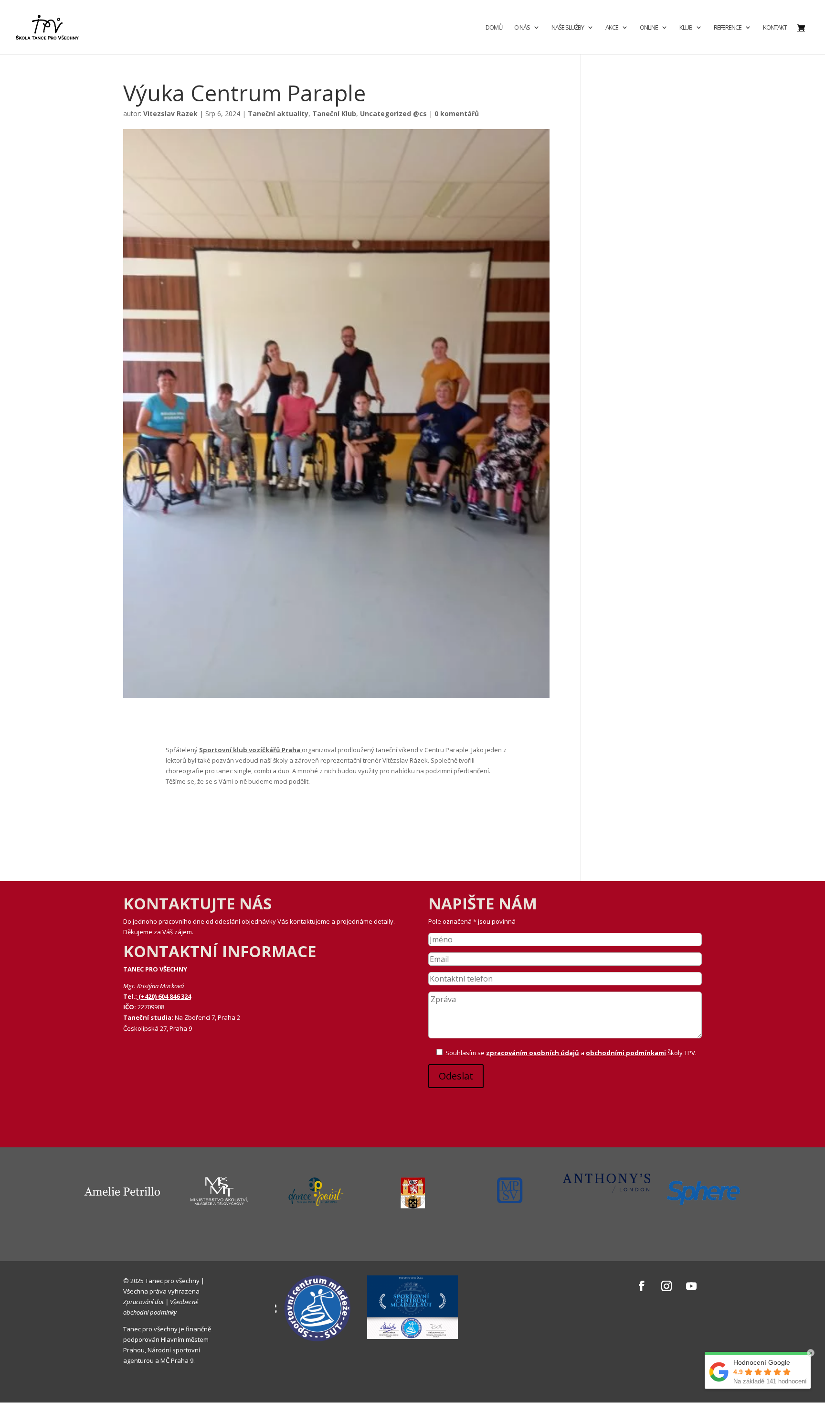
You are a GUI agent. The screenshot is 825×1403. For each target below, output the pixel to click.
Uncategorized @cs (393, 113)
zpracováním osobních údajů (532, 1052)
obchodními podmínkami (626, 1052)
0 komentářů (456, 113)
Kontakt (775, 28)
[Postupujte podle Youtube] (691, 1285)
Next (754, 1217)
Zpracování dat (143, 1301)
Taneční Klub (334, 113)
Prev (71, 1217)
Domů (494, 28)
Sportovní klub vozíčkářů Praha (250, 749)
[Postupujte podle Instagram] (666, 1285)
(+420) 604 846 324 (164, 996)
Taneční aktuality (278, 113)
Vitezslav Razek (170, 113)
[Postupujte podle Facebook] (641, 1285)
